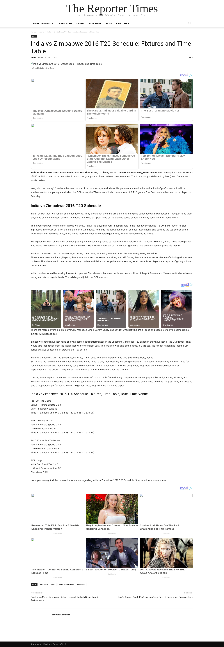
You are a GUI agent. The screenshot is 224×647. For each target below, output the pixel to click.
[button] (189, 23)
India (53, 584)
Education (95, 23)
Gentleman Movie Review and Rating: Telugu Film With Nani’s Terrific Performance (65, 599)
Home (33, 32)
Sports (80, 23)
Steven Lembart (37, 57)
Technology (64, 23)
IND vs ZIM (43, 584)
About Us (121, 23)
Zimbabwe (81, 584)
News (109, 23)
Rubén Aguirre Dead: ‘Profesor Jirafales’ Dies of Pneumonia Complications (155, 597)
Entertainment (42, 23)
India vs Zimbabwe (66, 584)
